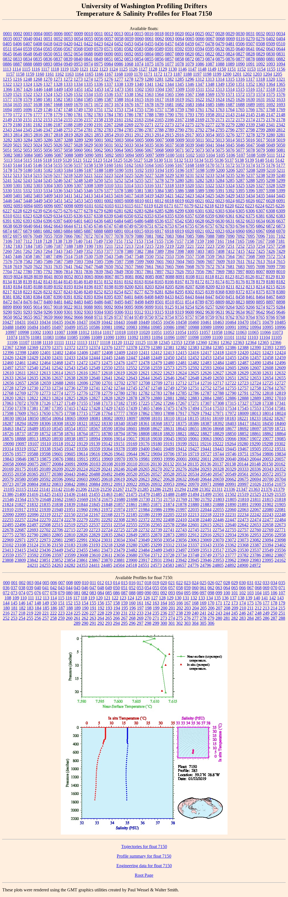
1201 (237, 74)
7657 (128, 266)
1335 (88, 84)
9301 (68, 312)
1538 (128, 94)
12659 (45, 383)
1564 (159, 94)
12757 (243, 388)
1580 (37, 99)
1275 (98, 79)
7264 (47, 251)
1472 (108, 89)
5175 (260, 165)
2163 (138, 119)
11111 (59, 342)
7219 (169, 246)
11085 (72, 337)
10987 (181, 327)
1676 (128, 104)
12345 (164, 342)
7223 (209, 246)
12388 (243, 347)
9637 (250, 312)
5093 (119, 155)
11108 (36, 342)
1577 (7, 99)
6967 (260, 231)
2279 (230, 124)
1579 (27, 99)
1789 (159, 114)
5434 (250, 195)
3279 (260, 134)
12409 (119, 352)
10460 (193, 322)
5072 (189, 150)
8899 (7, 307)
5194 (159, 170)
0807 (169, 53)
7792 (47, 271)
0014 (128, 33)
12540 (32, 367)
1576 (280, 94)
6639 (17, 226)
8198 (108, 286)
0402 (270, 38)
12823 (45, 398)
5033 (128, 145)
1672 (98, 104)
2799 (260, 129)
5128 (148, 160)
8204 (159, 286)
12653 (255, 378)
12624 (181, 372)
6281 (118, 210)
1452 (88, 89)
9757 (189, 317)
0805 (159, 53)
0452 (118, 43)
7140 (77, 241)
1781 (78, 114)
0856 (159, 59)
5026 (57, 145)
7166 (250, 241)
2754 (78, 129)
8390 (57, 296)
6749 (128, 226)
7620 (27, 266)
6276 (68, 210)
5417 (128, 195)
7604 (179, 261)
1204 (267, 74)
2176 (270, 119)
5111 (271, 155)
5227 (149, 175)
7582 (27, 261)
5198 (199, 170)
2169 (199, 119)
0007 (68, 33)
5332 (27, 190)
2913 (149, 134)
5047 (250, 145)
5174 (250, 165)
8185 (27, 286)
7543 (108, 256)
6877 (17, 231)
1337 (108, 84)
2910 (118, 134)
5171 (219, 165)
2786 (138, 129)
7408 (219, 251)
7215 (149, 246)
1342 (159, 84)
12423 (267, 352)
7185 (37, 246)
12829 (119, 398)
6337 (88, 215)
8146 (78, 281)
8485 (88, 302)
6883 (57, 231)
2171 (219, 119)
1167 (108, 74)
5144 (17, 165)
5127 (138, 160)
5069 (169, 150)
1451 (78, 89)
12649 (206, 378)
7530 (88, 256)
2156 (78, 119)
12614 (57, 372)
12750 (181, 388)
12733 (45, 388)
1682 (179, 104)
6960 (240, 231)
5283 (209, 180)
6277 (78, 210)
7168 (270, 241)
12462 (32, 362)
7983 (230, 271)
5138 (239, 160)
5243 (27, 180)
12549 (94, 367)
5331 (17, 190)
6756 (199, 226)
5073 (199, 150)
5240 (280, 175)
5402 (27, 195)
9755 (179, 317)
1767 (260, 109)
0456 (159, 43)
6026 (250, 200)
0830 (270, 53)
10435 (57, 322)
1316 (240, 79)
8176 (240, 281)
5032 (118, 145)
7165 (239, 241)
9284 (280, 307)
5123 (97, 160)
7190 (88, 246)
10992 (243, 327)
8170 (189, 281)
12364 (250, 342)
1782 (88, 114)
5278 (159, 180)
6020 (189, 200)
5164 (149, 165)
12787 (206, 393)
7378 (118, 251)
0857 (169, 59)
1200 (226, 74)
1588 (118, 99)
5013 (219, 140)
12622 (156, 372)
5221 (88, 175)
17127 (57, 403)
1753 (118, 109)
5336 (57, 190)
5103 (200, 155)
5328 (270, 185)
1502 (139, 89)
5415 (108, 195)
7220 (179, 246)
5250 (98, 180)
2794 (209, 129)
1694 (7, 109)
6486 (138, 221)
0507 (250, 43)
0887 (17, 64)
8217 (7, 291)
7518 (78, 256)
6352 (138, 215)
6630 (219, 221)
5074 (209, 150)
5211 (280, 170)
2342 (280, 124)
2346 (37, 129)
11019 (132, 332)
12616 (82, 372)
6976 (27, 236)
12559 (156, 367)
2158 (98, 119)
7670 (199, 266)
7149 (98, 241)
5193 (149, 170)
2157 (88, 119)
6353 (149, 215)
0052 (58, 38)
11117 (93, 342)
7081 (149, 236)
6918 (169, 231)
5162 (128, 165)
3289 (78, 140)
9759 (209, 317)
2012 (219, 114)
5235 (230, 175)
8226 (37, 291)
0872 (189, 59)
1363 (260, 84)
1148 (202, 69)
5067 (149, 150)
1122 (93, 69)
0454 (138, 43)
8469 (280, 296)
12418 (218, 352)
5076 (230, 150)
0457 (169, 43)
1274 (88, 79)
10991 (230, 327)
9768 (280, 317)
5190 (118, 170)
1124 (113, 69)
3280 (270, 134)
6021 (199, 200)
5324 (230, 185)
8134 (7, 281)
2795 (219, 129)
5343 (68, 190)
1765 (240, 109)
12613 (45, 372)
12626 (206, 372)
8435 (179, 296)
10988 (193, 327)
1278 (128, 79)
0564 (37, 48)
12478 (144, 362)
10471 (255, 322)
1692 (270, 104)
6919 (179, 231)
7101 (270, 236)
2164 (149, 119)
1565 (169, 94)
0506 (240, 43)
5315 (138, 185)
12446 (119, 357)
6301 (199, 210)
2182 (37, 124)
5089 (78, 155)
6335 (68, 215)
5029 (88, 145)
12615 (69, 372)
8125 (239, 276)
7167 (260, 241)
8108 (190, 276)
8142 (37, 281)
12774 (57, 393)
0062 (159, 38)
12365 (263, 342)
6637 (280, 221)
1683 (189, 104)
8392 (78, 296)
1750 (88, 109)
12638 (69, 378)
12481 (181, 362)
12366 (275, 342)
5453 (78, 200)
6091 (280, 200)
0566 (57, 48)
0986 (118, 64)
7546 (118, 256)
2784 (118, 129)
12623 (168, 372)
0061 (149, 38)
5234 (219, 175)
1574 (260, 94)
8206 (179, 286)
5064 (118, 150)
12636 (45, 378)
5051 (7, 150)
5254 (128, 180)
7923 (169, 271)
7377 (108, 251)
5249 (88, 180)
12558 (144, 367)
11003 (47, 332)
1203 (257, 74)
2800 (270, 129)
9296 (48, 312)
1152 (241, 69)
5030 (98, 145)
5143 (7, 165)
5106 (230, 155)
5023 (27, 145)
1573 (250, 94)
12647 (181, 378)
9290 (7, 312)
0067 (210, 38)
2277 (209, 124)
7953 (189, 271)
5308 (88, 185)
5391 (219, 190)
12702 (119, 383)
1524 (47, 94)
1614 (128, 99)
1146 (182, 69)
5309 (98, 185)
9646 (280, 312)
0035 (7, 38)
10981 (106, 327)
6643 (58, 226)
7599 (139, 261)
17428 (94, 408)
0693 (138, 53)
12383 (193, 347)
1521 (17, 94)
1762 (209, 109)
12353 (176, 342)
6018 (169, 200)
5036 (159, 145)
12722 (230, 383)
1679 (159, 104)
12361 (213, 342)
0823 (219, 53)
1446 (37, 89)
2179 (7, 124)
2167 (179, 119)
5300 (7, 185)
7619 (17, 266)
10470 (243, 322)
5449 (37, 200)
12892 (267, 398)
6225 (270, 205)
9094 (118, 307)
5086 (48, 155)
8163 (138, 281)
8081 (129, 276)
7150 (108, 241)
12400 (33, 352)
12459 (280, 357)
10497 (57, 327)
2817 (48, 134)
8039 (38, 276)
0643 (270, 48)
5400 (7, 195)
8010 (280, 271)
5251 (108, 180)
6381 (260, 215)
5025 (47, 145)
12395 (280, 347)
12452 (193, 357)
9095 (128, 307)
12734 (57, 388)
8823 (240, 302)
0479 (219, 43)
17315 (230, 403)
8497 (129, 302)
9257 (209, 307)
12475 (106, 362)
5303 (37, 185)
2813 (7, 134)
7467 (37, 256)
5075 (219, 150)
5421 (169, 195)
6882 (47, 231)
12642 (119, 378)
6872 (270, 226)
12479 (156, 362)
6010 (139, 200)
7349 (78, 251)
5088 (68, 155)
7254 (260, 246)
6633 (250, 221)
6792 (219, 226)
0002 (17, 33)
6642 (48, 226)
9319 (179, 312)
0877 (240, 59)
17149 (69, 403)
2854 (108, 134)
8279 (149, 291)
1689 (250, 104)
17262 (156, 403)
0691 (118, 53)
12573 (168, 367)
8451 (230, 296)
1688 (240, 104)
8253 (108, 291)
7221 (189, 246)
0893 (47, 64)
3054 (209, 134)
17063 (8, 403)
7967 (209, 271)
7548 (138, 256)
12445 (106, 357)
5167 (179, 165)
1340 (138, 84)
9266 (250, 307)
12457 (255, 357)
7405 (209, 251)
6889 (108, 231)
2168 (189, 119)
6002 (108, 200)
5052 (17, 150)
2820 (78, 134)
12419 (230, 352)
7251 (230, 246)
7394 (169, 251)
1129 (162, 69)
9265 (240, 307)
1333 (68, 84)
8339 (209, 291)
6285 (159, 210)
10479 (267, 322)
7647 (88, 266)
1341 (149, 84)
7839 (98, 271)
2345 (27, 129)
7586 (48, 261)
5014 (230, 140)
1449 (58, 89)
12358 (189, 342)
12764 (267, 388)
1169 (128, 74)
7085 (189, 236)
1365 (280, 84)
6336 (78, 215)
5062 (98, 150)
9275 (270, 307)
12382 (181, 347)
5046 (240, 145)
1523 (37, 94)
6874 (7, 231)
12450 (168, 357)
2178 (280, 119)
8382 (17, 296)
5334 (47, 190)
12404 (70, 352)
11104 (264, 337)
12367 (8, 347)
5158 (88, 165)
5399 (280, 190)
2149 (7, 119)
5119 (57, 160)
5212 (7, 175)
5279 (169, 180)
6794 (240, 226)
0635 (230, 48)
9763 (240, 317)
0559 (27, 48)
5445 (280, 195)
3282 (7, 140)
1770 (7, 114)
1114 (16, 69)
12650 (218, 378)
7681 (230, 266)
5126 (127, 160)
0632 (219, 48)
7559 (209, 256)
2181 (27, 124)
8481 (58, 302)
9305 (108, 312)
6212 (199, 205)
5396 (250, 190)
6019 (179, 200)
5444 (270, 195)
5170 (209, 165)
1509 (179, 89)
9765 (260, 317)
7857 (138, 271)
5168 (189, 165)
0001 (7, 33)
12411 (144, 352)
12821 (20, 398)
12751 (193, 388)
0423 (98, 43)
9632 (230, 312)
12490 (255, 362)
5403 (37, 195)
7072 (88, 236)
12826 (82, 398)
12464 (45, 362)
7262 (27, 251)
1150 (221, 69)
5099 (159, 155)
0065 (189, 38)
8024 (18, 276)
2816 (37, 134)
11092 (132, 337)
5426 (219, 195)
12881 (168, 398)
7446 (17, 256)
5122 (87, 160)
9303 (88, 312)
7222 (199, 246)
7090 (230, 236)
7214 (138, 246)
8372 (240, 291)
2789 (169, 129)
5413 (88, 195)
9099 (149, 307)
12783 (156, 393)
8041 (48, 276)
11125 (140, 342)
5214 (27, 175)
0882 (280, 59)
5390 (209, 190)
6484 (118, 221)
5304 (48, 185)
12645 (156, 378)
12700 (94, 383)
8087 (159, 276)
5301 (17, 185)
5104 (210, 155)
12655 (280, 378)
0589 (159, 48)
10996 (280, 327)
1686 (219, 104)
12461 (20, 362)
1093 (270, 64)
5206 (230, 170)
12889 (255, 398)
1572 (240, 94)
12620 (131, 372)
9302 (78, 312)
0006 (58, 33)
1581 (47, 99)
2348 (57, 129)
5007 (159, 140)
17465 (144, 408)
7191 (98, 246)
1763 (219, 109)
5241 (7, 180)
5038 (179, 145)
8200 (129, 286)
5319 (179, 185)
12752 (206, 388)
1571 (230, 94)
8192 (58, 286)
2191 (98, 124)
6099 (78, 205)
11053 (168, 332)
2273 (169, 124)
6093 (18, 205)
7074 (98, 236)
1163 (69, 74)
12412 (156, 352)
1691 (260, 104)
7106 (7, 241)
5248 (78, 180)
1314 (219, 79)
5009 (179, 140)
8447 (209, 296)
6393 (27, 221)
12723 (243, 383)
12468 (57, 362)
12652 (243, 378)
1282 (169, 79)
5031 (108, 145)
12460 (8, 362)
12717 (218, 383)
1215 (7, 79)
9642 (260, 312)
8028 (28, 276)
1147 (192, 69)
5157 (78, 165)
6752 (159, 226)
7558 (199, 256)
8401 (128, 296)
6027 (260, 200)
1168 (118, 74)
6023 (219, 200)
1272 (68, 79)
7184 (27, 246)
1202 (247, 74)
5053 (27, 150)
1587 (108, 99)
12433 (69, 357)
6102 (99, 205)
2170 (209, 119)
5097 (149, 155)
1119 (64, 69)
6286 (169, 210)
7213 (128, 246)
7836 (88, 271)
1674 (118, 104)
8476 (27, 302)
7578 (17, 261)
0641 (250, 48)
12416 (193, 352)
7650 (108, 266)
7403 (199, 251)
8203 (149, 286)
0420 (68, 43)
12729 (20, 388)
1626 (240, 99)
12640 (94, 378)
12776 (82, 393)
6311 (17, 215)
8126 (250, 276)
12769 (20, 393)
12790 (230, 393)
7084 (179, 236)
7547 (128, 256)
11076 (24, 337)
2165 (159, 119)
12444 (94, 357)
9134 (179, 307)
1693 (280, 104)
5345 (78, 190)
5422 (179, 195)
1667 (47, 104)
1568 (199, 94)
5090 (88, 155)
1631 (260, 99)
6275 (57, 210)
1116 (36, 69)
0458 (179, 43)
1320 (270, 79)
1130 (172, 69)
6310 (7, 215)
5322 (209, 185)
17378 (20, 408)
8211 (230, 286)
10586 (94, 327)
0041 (37, 38)
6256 (47, 210)
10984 (144, 327)
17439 (131, 408)
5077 (240, 150)
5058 (68, 150)
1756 (149, 109)
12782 (144, 393)
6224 (259, 205)
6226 (280, 205)
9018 (57, 307)
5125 (117, 160)
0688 (88, 53)
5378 (118, 190)
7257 (270, 246)
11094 (157, 337)
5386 (179, 190)
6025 (240, 200)
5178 (7, 170)
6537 (169, 221)
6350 (128, 215)
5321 (199, 185)
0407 (27, 43)
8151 (98, 281)
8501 (159, 302)
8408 (149, 296)
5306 (68, 185)
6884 (68, 231)
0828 (250, 53)
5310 (108, 185)
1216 (17, 79)
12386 (230, 347)
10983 (131, 327)
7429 (280, 251)
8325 (199, 291)
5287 (240, 180)
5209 (260, 170)
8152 (108, 281)
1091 (250, 64)
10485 (280, 322)
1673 (108, 104)
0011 (98, 33)
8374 (250, 291)
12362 (226, 342)
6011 (149, 200)
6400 (68, 221)
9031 (78, 307)
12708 (144, 383)
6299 (179, 210)
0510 (280, 43)
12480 (168, 362)
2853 (98, 134)
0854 (138, 59)
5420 (159, 195)
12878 (131, 398)
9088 (88, 307)
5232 (199, 175)
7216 (159, 246)
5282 (199, 180)
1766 (250, 109)
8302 (189, 291)
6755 (189, 226)
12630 (255, 372)
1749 (78, 109)
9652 (17, 317)
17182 (119, 403)
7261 (17, 251)
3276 (230, 134)
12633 (8, 378)
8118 (209, 276)
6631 (230, 221)
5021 (17, 145)
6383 (280, 215)
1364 (270, 84)
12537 (20, 367)
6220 (229, 205)
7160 (209, 241)
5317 (159, 185)
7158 (189, 241)
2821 (88, 134)
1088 (219, 64)
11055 (192, 332)
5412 (78, 195)
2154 (57, 119)
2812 (280, 129)
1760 (189, 109)
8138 (17, 281)
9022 (68, 307)
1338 (118, 84)
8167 (179, 281)
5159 (98, 165)
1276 (108, 79)
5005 (139, 140)
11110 (47, 342)
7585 (37, 261)
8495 (118, 302)
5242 (17, 180)
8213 (250, 286)
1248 (27, 79)
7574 (280, 256)
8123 (229, 276)
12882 (181, 398)
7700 (280, 266)
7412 (230, 251)
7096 (260, 236)
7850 (128, 271)
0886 (7, 64)
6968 (270, 231)
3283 (17, 140)
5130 (158, 160)
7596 (108, 261)
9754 (169, 317)
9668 (88, 317)
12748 (156, 388)
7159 (199, 241)
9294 (37, 312)
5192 (139, 170)
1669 (68, 104)
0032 (260, 33)
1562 (138, 94)
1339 (128, 84)
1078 (179, 64)
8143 (47, 281)
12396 (8, 352)
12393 (267, 347)
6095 (38, 205)
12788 (218, 393)
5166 (169, 165)
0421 (78, 43)
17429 (106, 408)
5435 (260, 195)
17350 (8, 408)
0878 (250, 59)
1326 (37, 84)
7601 (159, 261)
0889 (37, 64)
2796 (230, 129)
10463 (218, 322)
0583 (138, 48)
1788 (149, 114)
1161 (49, 74)
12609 (280, 367)
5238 (260, 175)
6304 (230, 210)
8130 (280, 276)
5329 (280, 185)
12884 (206, 398)
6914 (128, 231)
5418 (138, 195)
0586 (149, 48)
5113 (8, 160)
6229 (27, 210)
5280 (179, 180)
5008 (169, 140)
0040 (27, 38)
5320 (189, 185)
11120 (116, 342)
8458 (240, 296)
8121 (219, 276)
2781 (88, 129)
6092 (7, 205)
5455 (88, 200)
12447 (131, 357)
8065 (88, 276)
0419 (57, 43)
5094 (129, 155)
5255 (138, 180)
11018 (120, 332)
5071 (179, 150)
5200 (220, 170)
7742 (17, 271)
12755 (230, 388)
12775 (69, 393)
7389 (159, 251)
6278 (88, 210)
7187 (58, 246)
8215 (270, 286)
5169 (199, 165)
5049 (270, 145)
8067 (109, 276)
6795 (250, 226)
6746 (98, 226)
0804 (149, 53)
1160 (39, 74)
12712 (181, 383)
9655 (27, 317)
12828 (106, 398)
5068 (159, 150)
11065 (253, 332)
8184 (17, 286)
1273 (78, 79)
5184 (68, 170)
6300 (189, 210)
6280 (108, 210)
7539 (98, 256)
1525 (57, 94)
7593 (78, 261)
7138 (57, 241)
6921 (199, 231)
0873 (199, 59)
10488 (8, 327)
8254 (118, 291)
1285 (179, 79)
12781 (131, 393)
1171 (148, 74)
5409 (48, 195)
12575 (181, 367)
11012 (83, 332)
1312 (199, 79)
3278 (250, 134)
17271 (193, 403)
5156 (68, 165)
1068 (128, 64)
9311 (129, 312)
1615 (138, 99)
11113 (82, 342)
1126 (133, 69)
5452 (68, 200)
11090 (108, 337)
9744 (128, 317)
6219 (219, 205)
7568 (250, 256)
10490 (20, 327)
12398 (20, 352)
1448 (48, 89)
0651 (57, 53)
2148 (280, 114)
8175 (230, 281)
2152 (37, 119)
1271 (57, 79)
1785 (118, 114)
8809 (219, 302)
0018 (159, 33)
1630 (250, 99)
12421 (255, 352)
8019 (7, 276)
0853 (128, 59)
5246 (57, 180)
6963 (250, 231)
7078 (118, 236)
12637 (57, 378)
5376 (98, 190)
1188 (187, 74)
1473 (118, 89)
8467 (270, 296)
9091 (98, 307)
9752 (159, 317)
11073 (277, 332)
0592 (179, 48)
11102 (241, 337)
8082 (139, 276)
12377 (119, 347)
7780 (27, 271)
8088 (169, 276)
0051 (48, 38)
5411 (68, 195)
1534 (88, 94)
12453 (206, 357)
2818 (58, 134)
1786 (128, 114)
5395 (240, 190)
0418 (47, 43)
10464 (230, 322)
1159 (30, 74)
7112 (27, 241)
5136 (219, 160)
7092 (240, 236)
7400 (189, 251)
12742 (106, 388)
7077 (108, 236)
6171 (168, 205)
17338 (267, 403)
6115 (129, 205)
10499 (69, 327)
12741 (94, 388)
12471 (69, 362)
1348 (209, 84)
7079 (128, 236)
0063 (169, 38)
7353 (98, 251)
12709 (156, 383)
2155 (68, 119)
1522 (27, 94)
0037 (17, 38)
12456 (243, 357)
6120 (158, 205)
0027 (209, 33)
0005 (48, 33)
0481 (230, 43)
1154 (261, 69)
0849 (98, 59)
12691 (70, 383)
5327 (260, 185)
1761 (199, 109)
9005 (27, 307)
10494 (32, 327)
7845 (108, 271)
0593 (189, 48)
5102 (190, 155)
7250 (219, 246)
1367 (17, 89)
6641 (37, 226)
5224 (118, 175)
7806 (57, 271)
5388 (189, 190)
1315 (230, 79)
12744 (119, 388)
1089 (230, 64)
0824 (230, 53)
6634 (260, 221)
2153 (47, 119)
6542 (179, 221)
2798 (250, 129)
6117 (138, 205)
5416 (118, 195)
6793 (230, 226)
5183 (58, 170)
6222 (239, 205)
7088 (209, 236)
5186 (78, 170)
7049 (37, 236)
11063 (241, 332)
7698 (260, 266)
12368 (20, 347)
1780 (68, 114)
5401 (17, 195)
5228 (159, 175)
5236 (240, 175)
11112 (70, 342)
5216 (47, 175)
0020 (179, 33)
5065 (128, 150)
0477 (199, 43)
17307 (206, 403)
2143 (230, 114)
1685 (209, 104)
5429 (230, 195)
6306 (250, 210)
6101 (88, 205)
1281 (159, 79)
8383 (27, 296)
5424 (199, 195)
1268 (37, 79)
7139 (67, 241)
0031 (250, 33)
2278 (219, 124)
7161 (219, 241)
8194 (78, 286)
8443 (189, 296)
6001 (98, 200)
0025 (199, 33)
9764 (250, 317)
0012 (108, 33)
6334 (57, 215)
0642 (260, 48)
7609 (220, 261)
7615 (280, 261)
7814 (68, 271)
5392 (230, 190)
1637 (27, 104)
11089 (96, 337)
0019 (169, 33)
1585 (88, 99)
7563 (219, 256)
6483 (108, 221)
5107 (240, 155)
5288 (250, 180)
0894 (57, 64)
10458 (181, 322)
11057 (204, 332)
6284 (149, 210)
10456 (168, 322)
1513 (219, 89)
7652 (118, 266)
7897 (159, 271)
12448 (144, 357)
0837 (57, 59)
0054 (78, 38)
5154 (47, 165)
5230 (179, 175)
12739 (82, 388)
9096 (138, 307)
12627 (218, 372)
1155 (271, 69)
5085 (38, 155)
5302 (27, 185)
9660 (58, 317)
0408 (37, 43)
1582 (57, 99)
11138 (152, 342)
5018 (270, 140)
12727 (280, 383)
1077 (169, 64)
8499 (149, 302)
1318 (260, 79)
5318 (169, 185)
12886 (230, 398)
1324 (27, 84)
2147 (270, 114)
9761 (219, 317)
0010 (88, 33)
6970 (280, 231)
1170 (138, 74)
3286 (48, 140)
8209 (210, 286)
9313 (149, 312)
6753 (169, 226)
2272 (159, 124)
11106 (12, 342)
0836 (47, 59)
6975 (17, 236)
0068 (220, 38)
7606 (199, 261)
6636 (270, 221)
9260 (219, 307)
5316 (149, 185)
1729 (37, 109)
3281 (280, 134)
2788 (159, 129)
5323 (219, 185)
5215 (37, 175)
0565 (47, 48)
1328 (57, 84)
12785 (181, 393)
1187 (177, 74)
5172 (230, 165)
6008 (129, 200)
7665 (169, 266)
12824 (57, 398)
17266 (168, 403)
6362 (240, 215)
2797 (240, 129)
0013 (118, 33)
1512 (209, 89)
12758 (255, 388)
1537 (118, 94)
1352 (250, 84)
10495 (45, 327)
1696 (27, 109)
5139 (249, 160)
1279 (138, 79)
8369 (230, 291)
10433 (32, 322)
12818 (267, 393)
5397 (260, 190)
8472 (7, 302)
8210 (220, 286)
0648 (27, 53)
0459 (189, 43)
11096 (169, 337)
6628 (199, 221)
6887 (88, 231)
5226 (138, 175)
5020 (7, 145)
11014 (96, 332)
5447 (17, 200)
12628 (230, 372)
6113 (119, 205)
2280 (240, 124)
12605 (230, 367)
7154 (148, 241)
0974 (88, 64)
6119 (148, 205)
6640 (27, 226)
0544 (17, 48)
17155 (82, 403)
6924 (230, 231)
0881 (270, 59)
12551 (119, 367)
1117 (45, 69)
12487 (243, 362)
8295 (179, 291)
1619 (179, 99)
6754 (179, 226)
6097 (58, 205)
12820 (8, 398)
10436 (69, 322)
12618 (106, 372)
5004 (129, 140)
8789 (199, 302)
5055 (37, 150)
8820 (230, 302)
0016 (149, 33)
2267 (108, 124)
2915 (169, 134)
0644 (280, 48)
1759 (179, 109)
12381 (168, 347)
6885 (78, 231)
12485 (230, 362)
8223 (27, 291)
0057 (108, 38)
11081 (36, 337)
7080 (138, 236)
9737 (118, 317)
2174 (250, 119)
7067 (78, 236)
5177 (280, 165)
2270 (138, 124)
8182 (280, 281)
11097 (181, 337)
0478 (209, 43)
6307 (260, 210)
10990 (218, 327)
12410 (132, 352)
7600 (149, 261)
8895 (260, 302)
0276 (260, 38)
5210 (270, 170)
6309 (280, 210)
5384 (159, 190)
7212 (118, 246)
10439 (94, 322)
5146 (37, 165)
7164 (229, 241)
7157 (179, 241)
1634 (7, 104)
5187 (88, 170)
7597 (118, 261)
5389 (199, 190)
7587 (58, 261)
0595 (209, 48)
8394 (98, 296)
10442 (106, 322)
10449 (144, 322)
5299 (280, 180)
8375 (260, 291)
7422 (250, 251)
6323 (27, 215)
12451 (181, 357)
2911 (129, 134)
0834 (27, 59)
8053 (78, 276)
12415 (181, 352)
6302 (209, 210)
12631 (267, 372)
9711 (98, 317)
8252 (98, 291)
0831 (280, 53)
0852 (118, 59)
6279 (98, 210)
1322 (7, 84)
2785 (128, 129)
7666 (179, 266)
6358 (199, 215)
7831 (78, 271)
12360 (201, 342)
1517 (260, 89)
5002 (108, 140)
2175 (260, 119)
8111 (200, 276)
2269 (128, 124)
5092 (109, 155)
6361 (230, 215)
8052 (68, 276)
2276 (199, 124)
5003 (118, 140)
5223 (108, 175)
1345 (179, 84)
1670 (78, 104)
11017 (108, 332)
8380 (280, 291)
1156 (280, 69)
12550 (106, 367)
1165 (89, 74)
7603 (169, 261)
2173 (240, 119)
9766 (270, 317)
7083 (169, 236)
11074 (11, 337)
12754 (218, 388)
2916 (179, 134)
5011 (199, 140)
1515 (240, 89)
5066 (138, 150)
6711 (78, 226)
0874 (209, 59)
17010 (280, 398)
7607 (210, 261)
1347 (199, 84)
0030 (240, 33)
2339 (250, 124)
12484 (218, 362)
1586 (98, 99)
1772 (17, 114)
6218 (209, 205)
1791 (179, 114)
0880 (260, 59)
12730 (32, 388)
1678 (149, 104)
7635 (57, 266)
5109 (261, 155)
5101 (180, 155)
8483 (78, 302)
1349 (219, 84)
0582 (128, 48)
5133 (188, 160)
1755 (138, 109)
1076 (159, 64)
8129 (270, 276)
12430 (45, 357)
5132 (178, 160)
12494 (267, 362)
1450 (68, 89)
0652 (68, 53)
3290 (88, 140)
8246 (78, 291)
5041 (209, 145)
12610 (8, 372)
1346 (189, 84)
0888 (27, 64)
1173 (167, 74)
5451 (58, 200)
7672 (209, 266)
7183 (17, 246)
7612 (250, 261)
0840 (78, 59)
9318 (169, 312)
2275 (189, 124)
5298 (270, 180)
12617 (94, 372)
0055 (88, 38)
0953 (78, 64)
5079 (260, 150)
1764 (230, 109)
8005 (250, 271)
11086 (84, 337)
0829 (260, 53)
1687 (230, 104)
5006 (149, 140)
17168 (94, 403)
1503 (149, 89)
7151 (118, 241)
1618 (169, 99)
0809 (179, 53)
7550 (149, 256)
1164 (79, 74)
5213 (17, 175)
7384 (149, 251)
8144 (57, 281)
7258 (280, 246)
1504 (159, 89)
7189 (78, 246)
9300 (58, 312)
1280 (149, 79)
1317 (250, 79)
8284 (169, 291)
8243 (68, 291)
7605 (189, 261)
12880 (156, 398)
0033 (270, 33)
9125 (169, 307)
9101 (159, 307)
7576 (7, 261)
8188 (37, 286)
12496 (280, 362)
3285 (37, 140)
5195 (169, 170)
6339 (108, 215)
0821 (199, 53)
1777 (37, 114)
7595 (98, 261)
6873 (280, 226)
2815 (27, 134)
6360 (219, 215)
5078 (250, 150)
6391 (7, 221)
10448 (131, 322)
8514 (189, 302)
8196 (88, 286)
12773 (45, 393)
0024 (189, 33)
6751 (149, 226)
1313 (209, 79)
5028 (78, 145)
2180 (17, 124)
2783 (108, 129)
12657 (20, 383)
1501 (129, 89)
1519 (280, 89)
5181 (37, 170)
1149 (212, 69)
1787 (138, 114)
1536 (108, 94)
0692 (128, 53)
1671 (88, 104)
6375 (250, 215)
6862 (260, 226)
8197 (98, 286)
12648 (193, 378)
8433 (169, 296)
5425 (209, 195)
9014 (37, 307)
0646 (17, 53)
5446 (7, 200)
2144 (240, 114)
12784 (168, 393)
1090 (240, 64)
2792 (199, 129)
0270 (250, 38)
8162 (128, 281)
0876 (230, 59)
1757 (159, 109)
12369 (32, 347)
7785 (37, 271)
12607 (255, 367)
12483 (206, 362)
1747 (57, 109)
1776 (27, 114)
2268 (118, 124)
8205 (169, 286)
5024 (37, 145)
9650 (7, 317)
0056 (98, 38)
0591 (169, 48)
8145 (68, 281)
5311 (118, 185)
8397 (118, 296)
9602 (199, 312)
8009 (270, 271)
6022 (209, 200)
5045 (230, 145)
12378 (131, 347)
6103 (109, 205)
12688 (57, 383)
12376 (106, 347)
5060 (78, 150)
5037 (169, 145)
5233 (209, 175)
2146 (260, 114)
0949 (68, 64)
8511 (179, 302)
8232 (47, 291)
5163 (138, 165)
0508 (260, 43)
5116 (37, 160)
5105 (220, 155)
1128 (152, 69)
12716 (206, 383)
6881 (37, 231)
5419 (149, 195)
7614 (270, 261)
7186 (48, 246)
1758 (169, 109)
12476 (119, 362)
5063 (108, 150)
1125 (123, 69)
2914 (159, 134)
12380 (156, 347)
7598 (129, 261)
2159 (108, 119)
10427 (8, 322)
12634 (20, 378)
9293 (27, 312)
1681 (169, 104)
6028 (270, 200)
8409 (159, 296)
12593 (206, 367)
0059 (129, 38)
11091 (120, 337)
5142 (279, 160)
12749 (168, 388)
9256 (199, 307)
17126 (45, 403)
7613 (260, 261)
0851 (108, 59)
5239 (270, 175)
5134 (198, 160)
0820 (189, 53)
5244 (37, 180)
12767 (280, 388)
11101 (229, 337)
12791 (243, 393)
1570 (219, 94)
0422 (88, 43)
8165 (159, 281)
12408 (107, 352)
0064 (179, 38)
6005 (118, 200)
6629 (209, 221)
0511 (7, 48)
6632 (240, 221)
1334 (78, 84)
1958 (209, 114)
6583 (189, 221)
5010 (189, 140)
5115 (27, 160)
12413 (168, 352)
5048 (260, 145)
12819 (280, 393)
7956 (199, 271)
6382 (270, 215)
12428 (20, 357)
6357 (189, 215)
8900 (17, 307)
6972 (7, 236)
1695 (17, 109)
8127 (260, 276)
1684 (199, 104)
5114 (18, 160)
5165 (159, 165)
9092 (108, 307)
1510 (189, 89)
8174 (219, 281)
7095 (250, 236)
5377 (108, 190)
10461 (206, 322)
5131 (168, 160)
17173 (106, 403)
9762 (230, 317)
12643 (131, 378)
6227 (7, 210)
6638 (7, 226)
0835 (37, 59)
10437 (82, 322)
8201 (139, 286)
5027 (68, 145)
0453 (128, 43)
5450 (48, 200)
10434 (45, 322)
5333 (37, 190)
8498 (139, 302)
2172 (230, 119)
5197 (189, 170)
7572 (270, 256)
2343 (7, 129)
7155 (158, 241)
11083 (48, 337)
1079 (189, 64)
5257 (149, 180)
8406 (138, 296)
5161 (118, 165)
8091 (180, 276)
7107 (17, 241)
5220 (78, 175)
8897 (270, 302)
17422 (82, 408)
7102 (280, 236)
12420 (243, 352)
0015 (138, 33)
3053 (199, 134)
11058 (217, 332)
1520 (7, 94)
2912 (138, 134)
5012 (209, 140)
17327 (243, 403)
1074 (138, 64)
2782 (98, 129)
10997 (11, 332)
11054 (180, 332)
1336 (98, 84)
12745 (131, 388)
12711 (168, 383)
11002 (35, 332)
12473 (94, 362)
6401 (78, 221)
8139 (27, 281)
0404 (280, 38)
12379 (144, 347)
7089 (219, 236)
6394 (37, 221)
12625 (193, 372)
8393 (88, 296)
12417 (206, 352)
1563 (149, 94)
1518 (270, 89)
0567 (68, 48)
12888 (243, 398)
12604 (218, 367)
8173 (209, 281)
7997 (240, 271)
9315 (159, 312)
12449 (156, 357)
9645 (270, 312)
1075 (149, 64)
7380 (128, 251)
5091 (99, 155)
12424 (280, 352)
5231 (189, 175)
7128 (47, 241)
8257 (128, 291)
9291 (17, 312)
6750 (138, 226)
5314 (128, 185)
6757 (209, 226)
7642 (78, 266)
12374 (94, 347)
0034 (280, 33)
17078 (32, 403)
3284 (27, 140)
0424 (108, 43)
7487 (47, 256)
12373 (82, 347)
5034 (138, 145)
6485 (128, 221)
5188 (98, 170)
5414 (98, 195)
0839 (68, 59)
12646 (168, 378)
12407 (94, 352)
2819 (68, 134)
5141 (269, 160)
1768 (270, 109)
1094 (280, 64)
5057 (57, 150)
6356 (179, 215)
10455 (156, 322)
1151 (231, 69)
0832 (7, 59)
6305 (240, 210)
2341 (270, 124)
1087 (209, 64)
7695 (250, 266)
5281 (189, 180)
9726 (108, 317)
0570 (98, 48)
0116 (240, 38)
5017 (260, 140)
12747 (144, 388)
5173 (240, 165)
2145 (250, 114)
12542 (57, 367)
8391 (68, 296)
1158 (20, 74)
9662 (68, 317)
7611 (240, 261)
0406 (17, 43)
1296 (189, 79)
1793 (189, 114)
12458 (267, 357)
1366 (7, 89)
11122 (128, 342)
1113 (7, 69)
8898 (280, 302)
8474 (17, 302)
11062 (229, 332)
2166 (169, 119)
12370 (45, 347)
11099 (205, 337)
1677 (138, 104)
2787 (149, 129)
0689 (98, 53)
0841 (88, 59)
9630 (209, 312)
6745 (88, 226)
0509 (270, 43)
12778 (94, 393)
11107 (24, 342)
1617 (159, 99)
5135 (208, 160)
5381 (138, 190)
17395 (57, 408)
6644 (68, 226)
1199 (217, 74)
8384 (37, 296)
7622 (37, 266)
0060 (139, 38)
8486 (98, 302)
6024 (230, 200)
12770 (32, 393)
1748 (68, 109)
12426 (8, 357)
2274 (179, 124)
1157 (10, 74)
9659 (48, 317)
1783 (98, 114)
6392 (17, 221)
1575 (270, 94)
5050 (280, 145)
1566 (179, 94)
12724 (255, 383)
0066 (199, 38)
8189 (48, 286)
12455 (230, 357)
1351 (240, 84)
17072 (20, 403)
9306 (118, 312)
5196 (179, 170)
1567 (189, 94)
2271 (149, 124)
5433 (240, 195)
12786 (193, 393)
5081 (280, 150)
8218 (17, 291)
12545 (82, 367)
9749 (138, 317)
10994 (255, 327)
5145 (27, 165)
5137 (229, 160)
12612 (32, 372)
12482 (193, 362)
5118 (47, 160)
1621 (189, 99)
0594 (199, 48)
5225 (128, 175)
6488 (149, 221)
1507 (169, 89)
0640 (240, 48)
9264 (230, 307)
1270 (47, 79)
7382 (138, 251)
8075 (119, 276)
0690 (108, 53)
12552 (131, 367)
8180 (270, 281)
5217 (57, 175)
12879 (144, 398)
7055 (47, 236)
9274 (260, 307)
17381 (32, 408)
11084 (60, 337)
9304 (98, 312)
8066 (99, 276)
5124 (107, 160)
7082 (159, 236)
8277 (138, 291)
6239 (37, 210)
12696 (82, 383)
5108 (250, 155)
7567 (240, 256)
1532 (78, 94)
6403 (88, 221)
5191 (129, 170)
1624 (219, 99)
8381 (7, 296)
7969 (219, 271)
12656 (8, 383)
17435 (119, 408)
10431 (20, 322)
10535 (82, 327)
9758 (199, 317)
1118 (55, 69)
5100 (169, 155)
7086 (199, 236)
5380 (128, 190)
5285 (230, 180)
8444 (199, 296)
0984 (108, 64)
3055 (219, 134)
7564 (230, 256)
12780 (119, 393)
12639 (82, 378)
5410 (58, 195)
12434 (82, 357)
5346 (88, 190)
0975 (98, 64)
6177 (178, 205)
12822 (32, 398)
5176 (270, 165)
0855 (149, 59)
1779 (57, 114)
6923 (219, 231)
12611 (20, 372)
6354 (159, 215)
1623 (209, 99)
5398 (270, 190)
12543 (69, 367)
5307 (78, 185)
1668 (57, 104)
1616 (149, 99)
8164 (149, 281)
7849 (118, 271)
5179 (17, 170)
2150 (17, 119)
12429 (32, 357)
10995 (267, 327)
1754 (128, 109)
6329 (47, 215)
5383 (149, 190)
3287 (58, 140)
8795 (209, 302)
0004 (37, 33)
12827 (94, 398)
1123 (103, 69)
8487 (108, 302)
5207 (240, 170)
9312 (138, 312)
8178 (250, 281)
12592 (193, 367)
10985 (156, 327)
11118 (105, 342)
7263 (37, 251)
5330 (7, 190)
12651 (230, 378)
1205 (277, 74)
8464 (260, 296)
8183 (7, 286)
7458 (27, 256)
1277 (118, 79)
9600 (189, 312)
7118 (37, 241)
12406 (82, 352)
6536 (159, 221)
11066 (265, 332)
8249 (88, 291)
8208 (199, 286)
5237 (250, 175)
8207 (189, 286)
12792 (255, 393)
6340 (118, 215)
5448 (27, 200)
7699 (270, 266)
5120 (67, 160)
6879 (27, 231)
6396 (47, 221)
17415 (69, 408)
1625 (230, 99)
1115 (26, 69)
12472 (82, 362)
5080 (270, 150)
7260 (7, 251)
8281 (159, 291)
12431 (57, 357)
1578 (17, 99)
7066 (68, 236)
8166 (169, 281)
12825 (69, 398)
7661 (149, 266)
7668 (189, 266)
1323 (17, 84)
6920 (189, 231)
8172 (199, 281)
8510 (169, 302)
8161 (118, 281)
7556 (179, 256)
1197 (197, 74)
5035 (149, 145)
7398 (179, 251)
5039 (189, 145)
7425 (260, 251)
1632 (270, 99)
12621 (144, 372)
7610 (230, 261)
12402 (57, 352)
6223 (249, 205)
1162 (59, 74)
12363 (238, 342)
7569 (260, 256)
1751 (98, 109)
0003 (27, 33)
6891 (118, 231)
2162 (128, 119)
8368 (219, 291)
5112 (280, 155)
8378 (270, 291)
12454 (218, 357)
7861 (149, 271)
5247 (68, 180)
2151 (27, 119)
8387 (47, 296)
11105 (276, 337)
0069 (230, 38)
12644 (144, 378)
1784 (108, 114)
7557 (189, 256)
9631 (219, 312)
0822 (209, 53)
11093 (145, 337)
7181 (280, 241)
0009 (78, 33)
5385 (169, 190)
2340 (260, 124)
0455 (149, 43)
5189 (108, 170)
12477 (131, 362)
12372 (69, 347)
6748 (118, 226)
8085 (149, 276)
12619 (119, 372)
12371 (57, 347)
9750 (149, 317)
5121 (77, 160)
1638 (37, 104)
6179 (189, 205)
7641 (68, 266)
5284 (219, 180)
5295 (260, 180)
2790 (179, 129)
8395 (108, 296)
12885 (218, 398)
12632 (280, 372)
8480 (48, 302)
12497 (8, 367)
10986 (168, 327)
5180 (27, 170)
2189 (78, 124)
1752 (108, 109)
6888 (98, 231)
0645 (7, 53)
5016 (250, 140)
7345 (68, 251)
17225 (144, 403)
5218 (68, 175)
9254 (189, 307)
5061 (88, 150)
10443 (119, 322)
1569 (209, 94)
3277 (240, 134)
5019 (280, 140)
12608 (267, 367)
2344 (17, 129)
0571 (108, 48)
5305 (58, 185)
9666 (78, 317)
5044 (219, 145)
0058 (118, 38)
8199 (118, 286)
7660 (138, 266)
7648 (98, 266)
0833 (17, 59)
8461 (250, 296)
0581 (118, 48)
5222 (98, 175)
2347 (47, 129)
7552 (159, 256)
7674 (219, 266)
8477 (37, 302)
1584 (78, 99)
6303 (219, 210)
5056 (47, 150)
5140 (259, 160)
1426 (27, 89)
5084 (28, 155)
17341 (280, 403)
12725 (267, 383)
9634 (240, 312)
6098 (68, 205)
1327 (47, 84)
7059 (57, 236)
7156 (169, 241)
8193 (68, 286)
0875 (219, 59)
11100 (217, 337)
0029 (230, 33)
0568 (78, 48)
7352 (88, 251)
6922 (209, 231)
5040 (199, 145)
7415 (240, 251)
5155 (57, 165)
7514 (68, 256)
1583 (68, 99)
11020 (144, 332)
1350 (230, 84)
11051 (156, 332)
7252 (240, 246)
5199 (210, 170)
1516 (250, 89)
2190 (88, 124)
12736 (69, 388)
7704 (7, 271)
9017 (47, 307)
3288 (68, 140)
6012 (159, 200)
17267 (181, 403)
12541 (45, 367)
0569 (88, 48)
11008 (71, 332)
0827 (240, 53)
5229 (169, 175)
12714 (193, 383)
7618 (7, 266)
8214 (260, 286)
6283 (138, 210)
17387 (45, 408)
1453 (98, 89)
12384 (206, 347)
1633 (280, 99)
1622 (199, 99)
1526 (68, 94)
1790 (169, 114)
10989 (206, 327)
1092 (260, 64)
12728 (8, 388)
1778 (47, 114)
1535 (98, 94)
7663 (159, 266)
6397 (57, 221)
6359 (209, 215)
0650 (47, 53)
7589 (68, 261)
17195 (131, 403)
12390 (255, 347)
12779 (106, 393)
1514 (230, 89)
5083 (18, 155)
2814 (17, 134)
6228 (17, 210)
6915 (138, 231)
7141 (88, 241)
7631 (47, 266)
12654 (267, 378)
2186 (47, 124)
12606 (243, 367)
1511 (199, 89)
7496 (57, 256)
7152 (128, 241)
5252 (118, 180)
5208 (250, 170)
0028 (219, 33)
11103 (253, 337)
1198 (207, 74)
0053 (68, 38)
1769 (280, 109)
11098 (193, 337)
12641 (106, 378)
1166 (98, 74)
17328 (255, 403)
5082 (7, 155)
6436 (98, 221)
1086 (199, 64)
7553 (169, 256)
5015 (240, 140)
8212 (240, 286)
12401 (45, 352)
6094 (28, 205)
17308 (218, 403)
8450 (219, 296)
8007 (260, 271)
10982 (119, 327)
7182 (7, 246)
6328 (37, 215)
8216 (280, 286)
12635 (32, 378)
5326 (250, 185)
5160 (108, 165)
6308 (270, 210)
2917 (189, 134)
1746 (47, 109)
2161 (118, 119)
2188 (68, 124)
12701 (107, 383)
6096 (48, 205)
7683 (240, 266)
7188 (68, 246)
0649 (37, 53)
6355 (169, 215)
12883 (193, 398)
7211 (108, 246)
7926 (179, 271)
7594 (88, 261)
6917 (159, 231)
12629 (243, 372)
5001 (98, 140)
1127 (143, 69)
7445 (7, 256)
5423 (189, 195)
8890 (250, 302)
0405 (7, 43)
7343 (57, 251)
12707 (132, 383)
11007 (59, 332)
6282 (128, 210)
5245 (47, 180)
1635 (17, 104)
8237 (57, 291)
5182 (48, 170)
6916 (149, 231)
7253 (250, 246)
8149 (88, 281)
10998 (23, 332)
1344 (169, 84)
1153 (251, 69)
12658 (33, 383)
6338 (98, 215)
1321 (280, 79)
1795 (199, 114)
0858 (179, 59)
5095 (139, 155)
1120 (74, 69)
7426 (270, 251)
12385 (218, 347)
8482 (68, 302)
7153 (138, 241)
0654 (78, 53)
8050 (58, 276)
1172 (158, 74)
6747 (108, 226)
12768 (8, 393)
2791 (189, 129)
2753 (68, 129)
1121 (84, 69)
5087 (58, 155)
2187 (57, 124)
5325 (240, 185)
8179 (260, 281)
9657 (37, 317)
